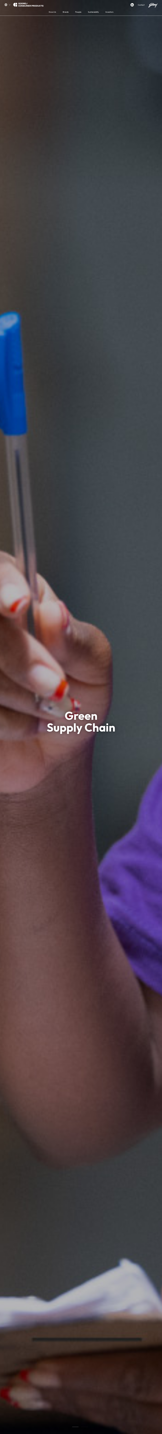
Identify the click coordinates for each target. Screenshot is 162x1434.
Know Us (52, 12)
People (78, 12)
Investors (109, 12)
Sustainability (93, 12)
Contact (141, 5)
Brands (66, 12)
